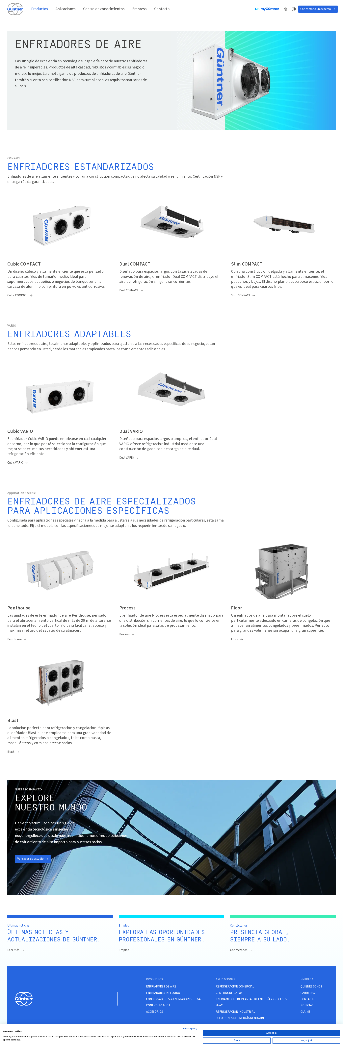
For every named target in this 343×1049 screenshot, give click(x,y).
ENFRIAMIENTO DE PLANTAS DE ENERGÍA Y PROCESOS (251, 999)
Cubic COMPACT (17, 295)
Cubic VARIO (15, 463)
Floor (234, 639)
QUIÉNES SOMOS (311, 987)
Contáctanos (238, 950)
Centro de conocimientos (103, 9)
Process (124, 634)
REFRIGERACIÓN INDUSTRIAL (235, 1012)
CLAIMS (305, 1012)
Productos (39, 9)
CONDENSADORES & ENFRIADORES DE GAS (174, 999)
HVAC (219, 1005)
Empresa (139, 9)
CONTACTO (308, 999)
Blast (10, 752)
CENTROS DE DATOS (229, 993)
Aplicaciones (65, 9)
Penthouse (14, 639)
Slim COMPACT (241, 295)
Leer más (13, 950)
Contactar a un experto (315, 9)
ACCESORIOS (154, 1012)
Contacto (162, 9)
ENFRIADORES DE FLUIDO (163, 993)
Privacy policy (190, 1028)
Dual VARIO (126, 458)
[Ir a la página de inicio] (15, 9)
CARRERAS (308, 993)
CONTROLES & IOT (158, 1005)
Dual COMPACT (129, 290)
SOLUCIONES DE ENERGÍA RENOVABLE (241, 1018)
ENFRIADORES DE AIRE (161, 987)
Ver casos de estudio (30, 859)
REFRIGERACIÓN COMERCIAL (235, 987)
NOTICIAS (307, 1005)
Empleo (124, 950)
